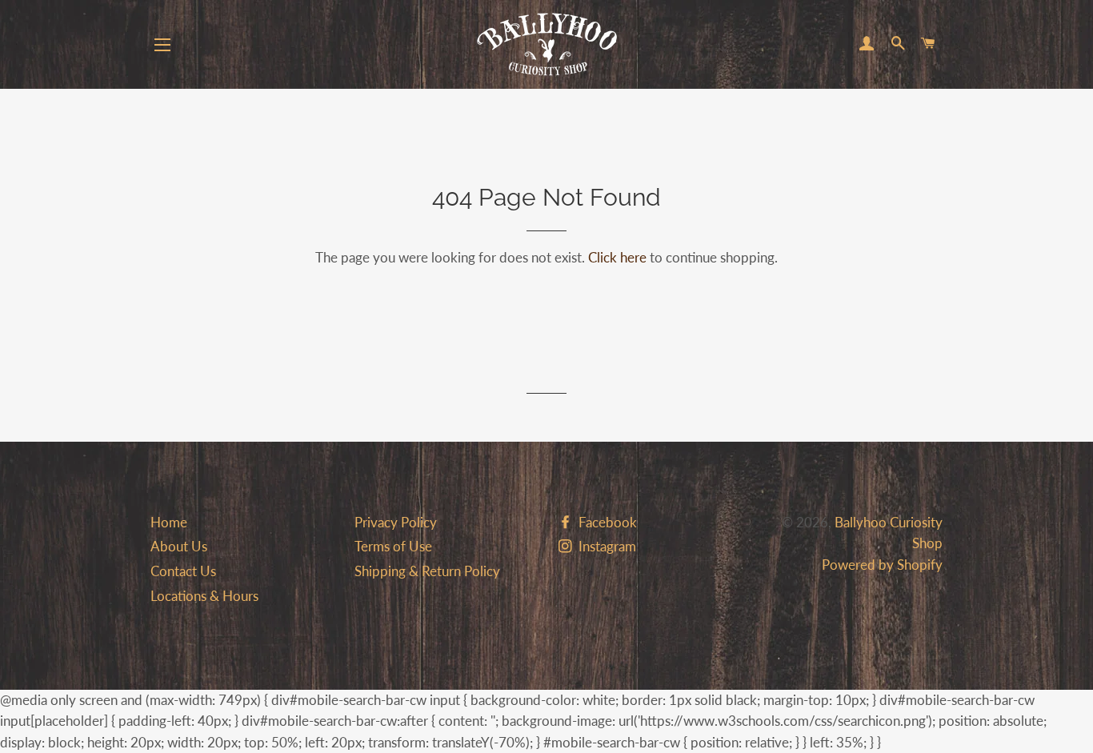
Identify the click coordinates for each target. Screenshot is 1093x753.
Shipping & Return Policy (427, 571)
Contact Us (183, 571)
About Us (178, 546)
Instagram (605, 546)
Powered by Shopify (882, 564)
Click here (617, 257)
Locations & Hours (204, 595)
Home (168, 522)
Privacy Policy (395, 522)
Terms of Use (393, 546)
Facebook (606, 522)
